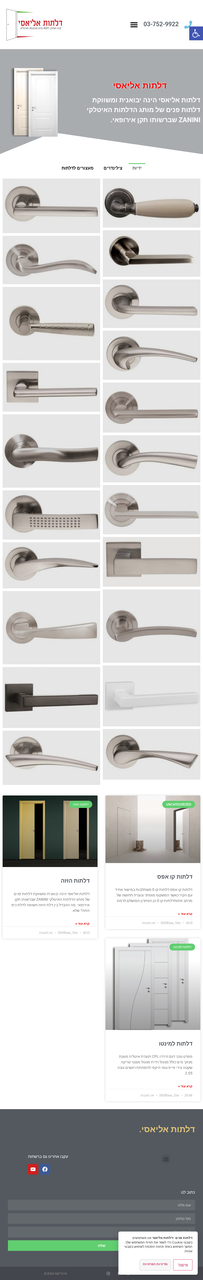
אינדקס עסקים (55, 1273)
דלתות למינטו (175, 1044)
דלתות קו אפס (174, 877)
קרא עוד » (185, 914)
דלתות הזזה (75, 881)
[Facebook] (45, 1169)
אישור (183, 1265)
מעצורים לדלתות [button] (78, 168)
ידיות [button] (137, 168)
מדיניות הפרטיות (155, 1264)
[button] (196, 33)
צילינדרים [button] (113, 168)
